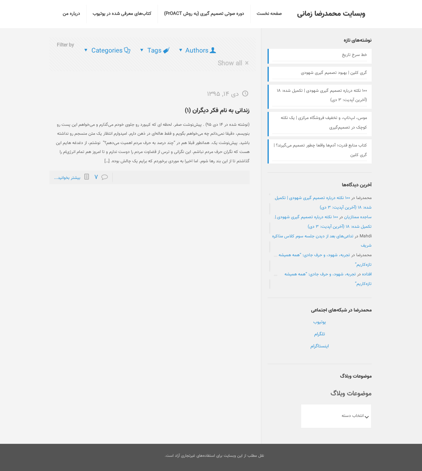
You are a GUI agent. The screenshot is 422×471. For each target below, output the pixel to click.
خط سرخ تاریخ (354, 55)
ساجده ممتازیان (358, 217)
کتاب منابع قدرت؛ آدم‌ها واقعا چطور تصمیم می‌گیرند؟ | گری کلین (320, 150)
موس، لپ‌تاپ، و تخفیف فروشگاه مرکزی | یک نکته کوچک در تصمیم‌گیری (324, 123)
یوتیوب (319, 322)
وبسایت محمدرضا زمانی (331, 14)
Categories (107, 51)
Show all (230, 63)
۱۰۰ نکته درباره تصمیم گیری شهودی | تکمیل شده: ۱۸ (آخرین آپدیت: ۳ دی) (322, 95)
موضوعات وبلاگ (351, 393)
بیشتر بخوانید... (67, 178)
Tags (154, 51)
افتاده (367, 274)
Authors (197, 51)
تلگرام (319, 334)
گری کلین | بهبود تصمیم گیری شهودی (334, 73)
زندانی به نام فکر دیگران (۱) (217, 111)
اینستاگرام (319, 346)
